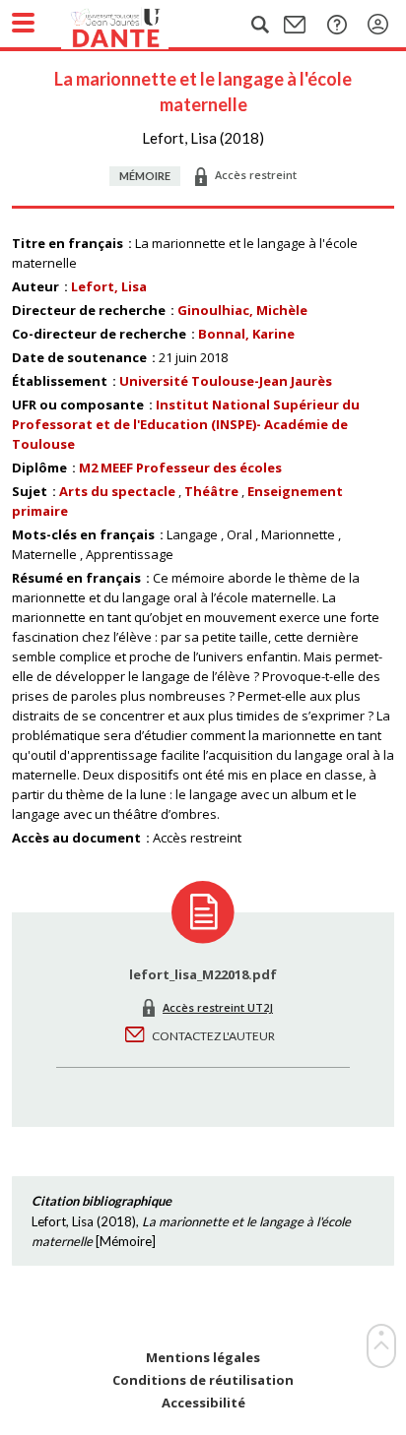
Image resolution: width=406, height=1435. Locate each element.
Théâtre (211, 491)
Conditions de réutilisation (203, 1380)
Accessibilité (203, 1403)
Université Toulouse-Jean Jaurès (225, 381)
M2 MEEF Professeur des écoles (180, 467)
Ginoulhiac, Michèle (242, 310)
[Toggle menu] (23, 22)
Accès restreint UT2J (218, 1007)
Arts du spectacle (117, 491)
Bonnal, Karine (246, 334)
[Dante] (135, 24)
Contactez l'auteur (213, 1036)
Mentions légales (203, 1357)
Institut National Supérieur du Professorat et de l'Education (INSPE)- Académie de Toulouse (186, 424)
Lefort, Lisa (109, 286)
